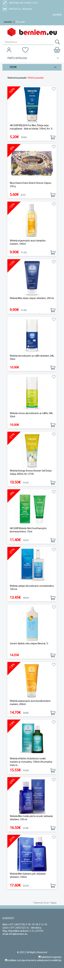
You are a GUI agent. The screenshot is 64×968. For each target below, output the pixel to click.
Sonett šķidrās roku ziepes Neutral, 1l (29, 643)
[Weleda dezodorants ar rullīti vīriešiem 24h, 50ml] (32, 336)
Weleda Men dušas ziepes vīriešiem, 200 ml (32, 298)
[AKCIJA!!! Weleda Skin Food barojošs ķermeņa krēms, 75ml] (32, 508)
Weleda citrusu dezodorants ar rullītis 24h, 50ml (31, 415)
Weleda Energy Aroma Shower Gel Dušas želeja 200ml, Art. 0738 (31, 472)
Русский (20, 22)
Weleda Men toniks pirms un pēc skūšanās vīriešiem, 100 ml (31, 818)
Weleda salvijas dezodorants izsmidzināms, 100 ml (32, 588)
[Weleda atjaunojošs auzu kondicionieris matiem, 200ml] (32, 681)
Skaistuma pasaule (16, 78)
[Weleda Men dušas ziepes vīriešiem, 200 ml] (32, 278)
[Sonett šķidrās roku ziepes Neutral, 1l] (32, 623)
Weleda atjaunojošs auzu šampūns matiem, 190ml (28, 242)
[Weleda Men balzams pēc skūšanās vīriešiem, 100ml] (32, 853)
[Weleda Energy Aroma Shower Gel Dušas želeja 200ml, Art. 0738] (32, 450)
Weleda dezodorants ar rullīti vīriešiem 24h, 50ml (32, 358)
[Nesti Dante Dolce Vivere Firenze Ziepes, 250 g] (32, 163)
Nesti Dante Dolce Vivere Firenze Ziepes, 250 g (31, 185)
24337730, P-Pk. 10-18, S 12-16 (23, 3)
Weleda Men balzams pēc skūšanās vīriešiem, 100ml (28, 875)
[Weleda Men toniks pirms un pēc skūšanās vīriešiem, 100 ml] (32, 796)
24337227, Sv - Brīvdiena (20, 9)
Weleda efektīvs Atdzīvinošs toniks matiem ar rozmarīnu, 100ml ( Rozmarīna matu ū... (31, 762)
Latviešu (8, 22)
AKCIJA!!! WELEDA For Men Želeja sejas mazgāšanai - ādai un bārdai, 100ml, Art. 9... (32, 127)
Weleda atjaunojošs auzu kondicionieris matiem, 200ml (30, 703)
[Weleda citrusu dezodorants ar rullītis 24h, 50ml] (32, 393)
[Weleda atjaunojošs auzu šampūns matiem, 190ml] (32, 220)
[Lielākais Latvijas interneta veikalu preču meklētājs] (33, 960)
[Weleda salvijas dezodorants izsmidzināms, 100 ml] (32, 566)
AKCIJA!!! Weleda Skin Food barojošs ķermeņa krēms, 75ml (28, 530)
